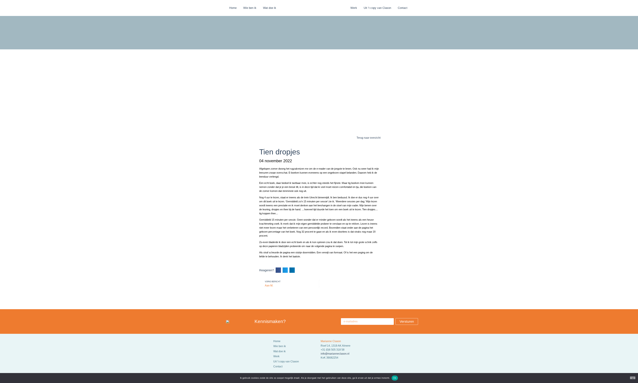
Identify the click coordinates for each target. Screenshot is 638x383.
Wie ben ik (249, 7)
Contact (402, 7)
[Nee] (633, 377)
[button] (278, 270)
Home (233, 7)
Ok (394, 378)
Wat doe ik (269, 7)
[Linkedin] (371, 354)
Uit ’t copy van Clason (377, 7)
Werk (353, 7)
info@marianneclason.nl (335, 353)
